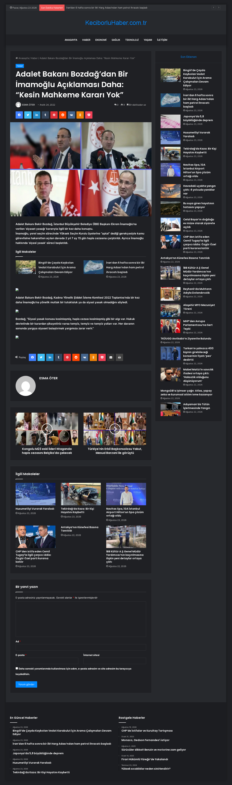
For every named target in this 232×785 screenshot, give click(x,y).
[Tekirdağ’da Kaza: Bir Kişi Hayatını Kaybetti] (81, 494)
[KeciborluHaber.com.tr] (116, 22)
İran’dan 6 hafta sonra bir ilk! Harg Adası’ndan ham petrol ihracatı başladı (125, 267)
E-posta (21, 655)
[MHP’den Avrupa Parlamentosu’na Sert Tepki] (171, 326)
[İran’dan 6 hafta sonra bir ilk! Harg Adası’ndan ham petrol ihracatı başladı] (93, 267)
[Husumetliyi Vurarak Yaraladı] (35, 494)
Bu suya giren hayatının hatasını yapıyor (198, 205)
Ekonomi (101, 39)
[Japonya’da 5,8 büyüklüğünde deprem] (171, 121)
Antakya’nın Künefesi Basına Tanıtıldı (79, 528)
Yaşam (148, 39)
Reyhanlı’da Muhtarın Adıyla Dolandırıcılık (197, 291)
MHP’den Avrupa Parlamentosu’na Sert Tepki (198, 325)
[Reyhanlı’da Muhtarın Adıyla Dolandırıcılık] (171, 294)
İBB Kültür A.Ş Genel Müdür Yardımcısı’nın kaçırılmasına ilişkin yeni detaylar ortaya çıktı (125, 557)
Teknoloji (132, 39)
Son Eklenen (189, 56)
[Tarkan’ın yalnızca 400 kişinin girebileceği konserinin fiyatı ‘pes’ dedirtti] (171, 353)
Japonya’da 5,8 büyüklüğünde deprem (87, 7)
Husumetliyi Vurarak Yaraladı (35, 509)
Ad (18, 641)
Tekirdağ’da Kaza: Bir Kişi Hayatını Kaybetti (77, 510)
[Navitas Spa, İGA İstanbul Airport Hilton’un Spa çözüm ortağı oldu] (126, 494)
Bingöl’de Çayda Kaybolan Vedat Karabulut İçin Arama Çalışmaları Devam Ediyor (57, 267)
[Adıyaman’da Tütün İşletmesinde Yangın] (171, 409)
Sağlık (116, 39)
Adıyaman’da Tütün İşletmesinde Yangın (196, 406)
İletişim (162, 39)
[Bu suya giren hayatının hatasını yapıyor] (171, 208)
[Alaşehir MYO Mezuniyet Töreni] (171, 310)
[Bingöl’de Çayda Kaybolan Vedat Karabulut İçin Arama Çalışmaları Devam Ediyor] (26, 267)
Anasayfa (71, 39)
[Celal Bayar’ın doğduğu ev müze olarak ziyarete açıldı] (171, 224)
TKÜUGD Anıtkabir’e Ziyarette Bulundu (186, 338)
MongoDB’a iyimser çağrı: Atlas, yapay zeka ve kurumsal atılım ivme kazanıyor (186, 392)
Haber (86, 39)
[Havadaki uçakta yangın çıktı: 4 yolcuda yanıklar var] (171, 191)
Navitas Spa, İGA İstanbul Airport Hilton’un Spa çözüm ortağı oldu (125, 512)
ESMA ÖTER (28, 104)
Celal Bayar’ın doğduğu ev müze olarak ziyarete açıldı (199, 223)
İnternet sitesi (91, 655)
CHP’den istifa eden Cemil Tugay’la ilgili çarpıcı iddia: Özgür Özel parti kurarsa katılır (33, 557)
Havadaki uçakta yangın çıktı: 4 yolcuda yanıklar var (199, 189)
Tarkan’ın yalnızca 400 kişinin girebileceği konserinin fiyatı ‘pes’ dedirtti (198, 354)
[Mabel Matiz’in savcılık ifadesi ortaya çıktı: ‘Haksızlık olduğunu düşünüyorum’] (171, 374)
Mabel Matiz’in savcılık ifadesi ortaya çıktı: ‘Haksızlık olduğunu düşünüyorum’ (198, 375)
